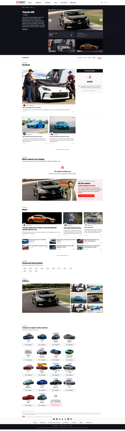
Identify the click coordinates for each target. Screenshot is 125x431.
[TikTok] (62, 419)
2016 (65, 268)
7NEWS (81, 422)
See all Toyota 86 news (62, 255)
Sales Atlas (73, 2)
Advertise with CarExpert (54, 422)
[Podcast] (71, 419)
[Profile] (107, 2)
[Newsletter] (102, 2)
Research (38, 2)
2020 (42, 268)
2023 (25, 268)
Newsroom (43, 422)
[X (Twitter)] (65, 419)
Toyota (31, 7)
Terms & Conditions (63, 425)
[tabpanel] (62, 107)
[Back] (98, 252)
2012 (36, 271)
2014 (25, 271)
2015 (70, 268)
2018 (53, 268)
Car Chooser (64, 2)
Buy (56, 2)
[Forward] (101, 252)
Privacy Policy (55, 425)
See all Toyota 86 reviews (62, 149)
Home (23, 7)
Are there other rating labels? (88, 90)
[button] (61, 46)
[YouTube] (54, 419)
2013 (30, 271)
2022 (30, 268)
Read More (24, 29)
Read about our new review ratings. (93, 87)
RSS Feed (70, 425)
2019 (47, 268)
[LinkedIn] (68, 419)
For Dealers (65, 422)
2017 (59, 268)
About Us (35, 422)
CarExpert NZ (89, 422)
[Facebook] (57, 419)
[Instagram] (59, 419)
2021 (36, 268)
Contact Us (74, 422)
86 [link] (34, 7)
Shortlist (47, 2)
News (29, 2)
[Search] (104, 2)
